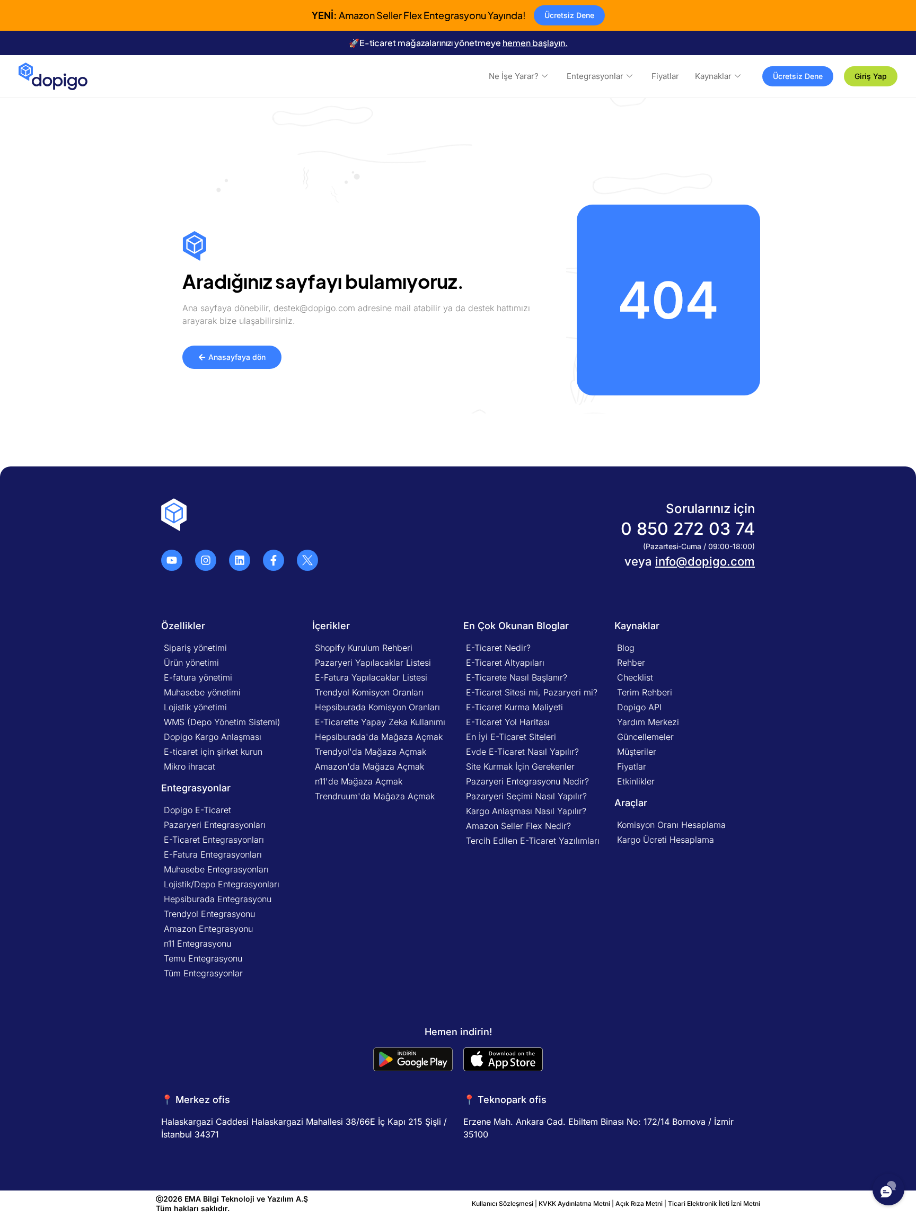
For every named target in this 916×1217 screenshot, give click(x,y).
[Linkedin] (239, 560)
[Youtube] (171, 560)
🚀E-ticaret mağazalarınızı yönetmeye (458, 42)
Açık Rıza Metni (639, 1203)
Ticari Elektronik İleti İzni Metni (714, 1203)
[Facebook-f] (273, 560)
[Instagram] (205, 560)
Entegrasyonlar (595, 76)
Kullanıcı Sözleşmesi (503, 1203)
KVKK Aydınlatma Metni (574, 1203)
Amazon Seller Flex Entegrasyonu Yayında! (419, 15)
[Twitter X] (307, 560)
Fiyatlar (665, 76)
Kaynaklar (713, 76)
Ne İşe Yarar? (514, 76)
